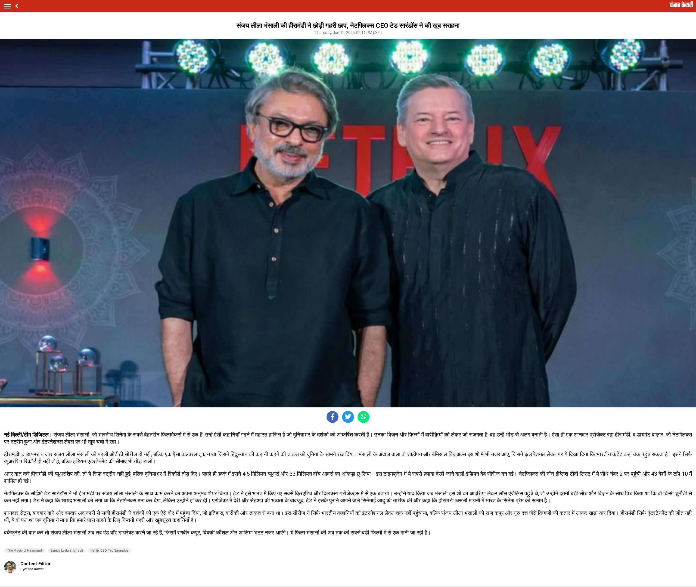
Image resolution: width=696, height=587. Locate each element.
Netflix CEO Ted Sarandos (110, 550)
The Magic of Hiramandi (25, 550)
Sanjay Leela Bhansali (66, 550)
